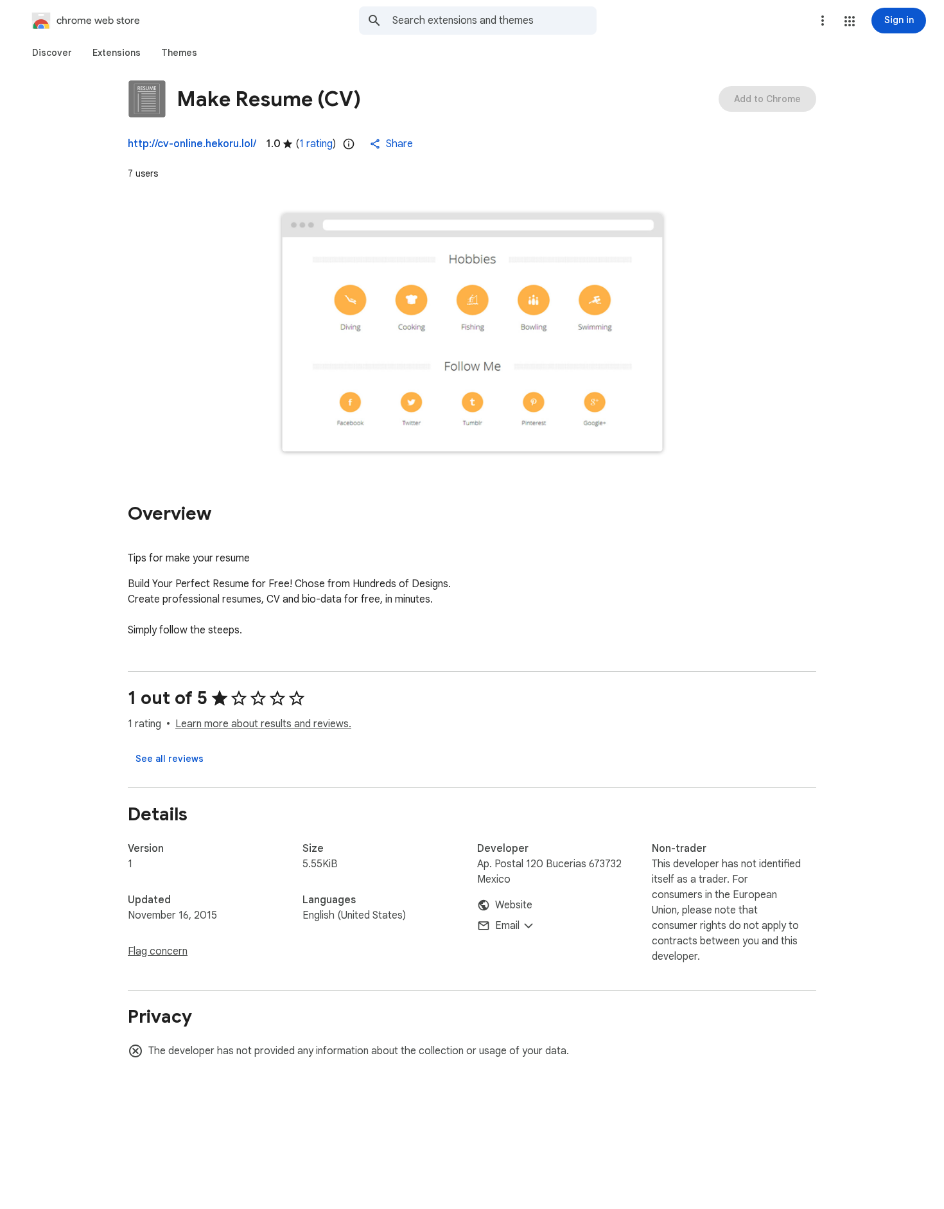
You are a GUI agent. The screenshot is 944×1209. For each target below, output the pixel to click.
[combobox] (494, 20)
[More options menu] (822, 20)
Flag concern (158, 951)
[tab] (52, 52)
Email (507, 925)
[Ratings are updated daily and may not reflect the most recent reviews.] (349, 144)
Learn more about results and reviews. (263, 724)
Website (513, 905)
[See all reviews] (169, 758)
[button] (849, 21)
